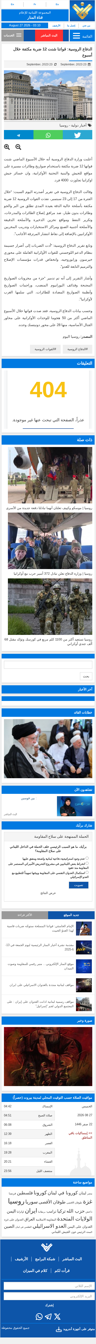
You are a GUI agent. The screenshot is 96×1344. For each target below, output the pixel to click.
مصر (89, 1193)
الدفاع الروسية (76, 349)
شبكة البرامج (45, 1259)
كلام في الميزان (35, 1271)
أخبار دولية (78, 125)
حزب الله (75, 1211)
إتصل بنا (71, 25)
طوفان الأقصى (52, 1202)
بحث (86, 676)
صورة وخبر (84, 1020)
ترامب (51, 1211)
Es (57, 4)
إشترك (49, 1305)
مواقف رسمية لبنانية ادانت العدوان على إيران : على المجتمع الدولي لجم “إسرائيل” (40, 1004)
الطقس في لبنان (23, 1227)
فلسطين (25, 1192)
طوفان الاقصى (74, 1202)
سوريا (31, 1202)
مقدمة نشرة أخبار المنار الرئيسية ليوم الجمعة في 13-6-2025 (39, 947)
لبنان (82, 1193)
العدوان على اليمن (79, 1226)
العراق (29, 1219)
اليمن (11, 1211)
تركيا (61, 1211)
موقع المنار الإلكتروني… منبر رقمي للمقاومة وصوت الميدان (41, 966)
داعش (89, 1211)
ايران (31, 1210)
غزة (87, 1201)
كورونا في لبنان (63, 1192)
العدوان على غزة (13, 1219)
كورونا (40, 1193)
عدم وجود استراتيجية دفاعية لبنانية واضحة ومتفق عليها (54, 858)
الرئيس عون (78, 1232)
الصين (9, 1226)
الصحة (89, 1232)
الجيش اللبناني (61, 1232)
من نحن (86, 25)
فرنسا (12, 1193)
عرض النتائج (48, 893)
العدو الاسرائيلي (49, 1226)
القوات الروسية (44, 349)
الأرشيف (56, 25)
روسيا (64, 125)
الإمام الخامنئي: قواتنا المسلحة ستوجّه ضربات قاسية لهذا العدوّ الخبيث (40, 928)
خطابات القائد (83, 712)
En (12, 4)
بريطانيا (42, 1211)
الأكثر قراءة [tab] (25, 915)
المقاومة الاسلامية (46, 1219)
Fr (35, 4)
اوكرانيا (20, 1211)
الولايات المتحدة (74, 1219)
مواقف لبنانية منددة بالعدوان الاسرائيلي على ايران (42, 985)
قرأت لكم (62, 1271)
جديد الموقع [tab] (71, 915)
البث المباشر (49, 35)
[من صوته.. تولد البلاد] (48, 1056)
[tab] (48, 836)
